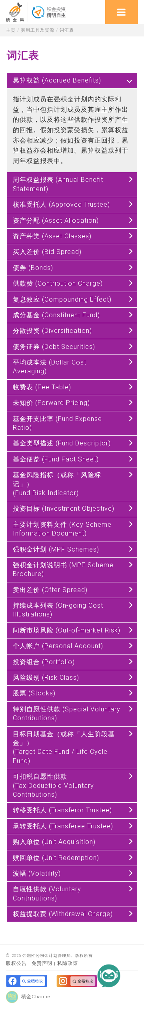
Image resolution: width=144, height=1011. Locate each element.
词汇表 (67, 30)
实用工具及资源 (37, 30)
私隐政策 (67, 963)
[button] (120, 987)
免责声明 (42, 963)
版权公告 (16, 963)
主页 (11, 30)
